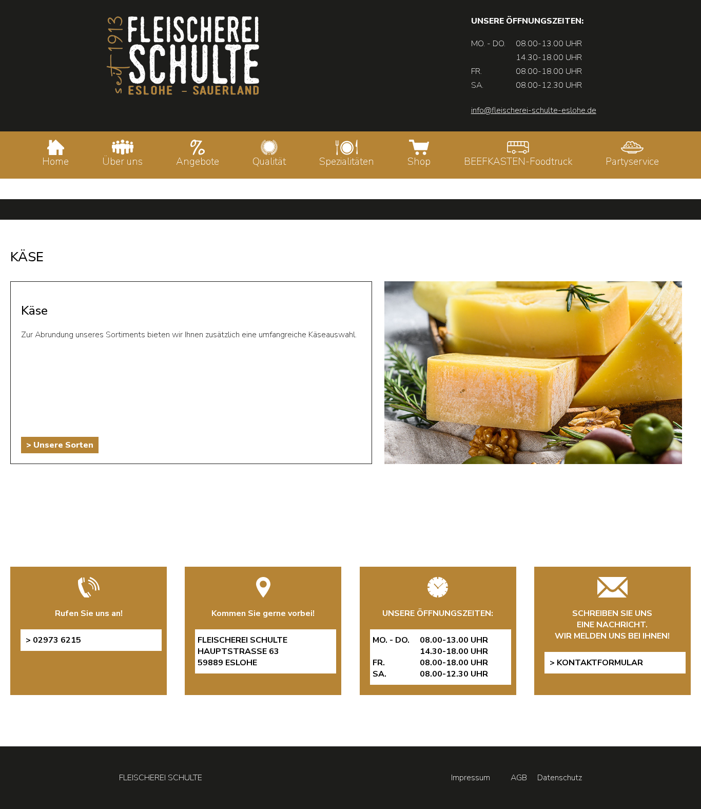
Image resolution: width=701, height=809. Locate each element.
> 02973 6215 (53, 640)
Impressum (470, 777)
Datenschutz (559, 777)
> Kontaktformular (596, 662)
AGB (519, 777)
